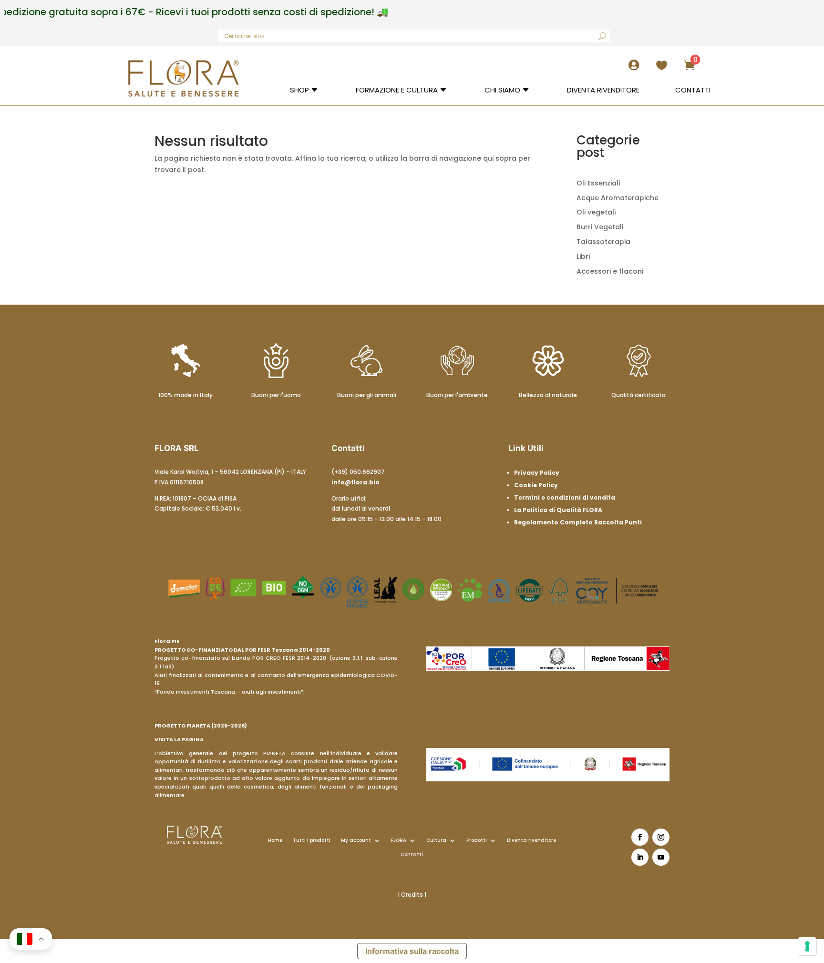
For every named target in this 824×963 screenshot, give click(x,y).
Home (275, 840)
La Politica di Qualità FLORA (558, 510)
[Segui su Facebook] (640, 837)
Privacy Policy (536, 473)
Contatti (412, 854)
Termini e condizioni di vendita (564, 497)
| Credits (411, 895)
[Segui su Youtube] (661, 857)
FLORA (398, 840)
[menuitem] (636, 69)
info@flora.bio (355, 482)
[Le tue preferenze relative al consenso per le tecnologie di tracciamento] (807, 946)
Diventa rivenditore (531, 840)
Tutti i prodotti (311, 840)
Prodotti (476, 840)
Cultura (436, 840)
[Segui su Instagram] (661, 837)
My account (356, 840)
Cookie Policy (536, 485)
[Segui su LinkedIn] (640, 857)
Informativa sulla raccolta (412, 951)
